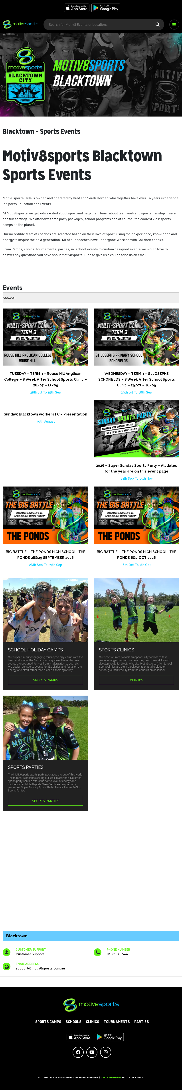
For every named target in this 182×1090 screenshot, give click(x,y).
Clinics (136, 680)
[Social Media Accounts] (78, 1052)
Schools (73, 1022)
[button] (174, 25)
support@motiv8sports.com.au (40, 968)
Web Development (111, 1077)
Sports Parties (45, 801)
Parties (141, 1022)
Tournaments (117, 1022)
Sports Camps (45, 680)
